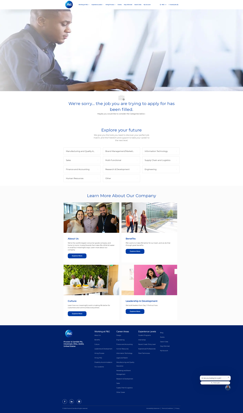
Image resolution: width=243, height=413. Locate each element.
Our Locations (99, 367)
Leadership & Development (103, 349)
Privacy (177, 408)
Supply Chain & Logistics (124, 388)
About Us (97, 335)
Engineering (120, 340)
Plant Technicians (144, 353)
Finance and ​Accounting (124, 344)
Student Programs (144, 335)
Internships (142, 340)
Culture (96, 344)
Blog (161, 333)
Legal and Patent (122, 358)
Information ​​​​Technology (124, 353)
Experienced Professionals (147, 349)
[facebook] (64, 401)
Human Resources (122, 349)
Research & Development (124, 379)
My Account (147, 4)
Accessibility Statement (153, 408)
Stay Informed (128, 4)
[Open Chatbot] (227, 387)
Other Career (120, 392)
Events (120, 4)
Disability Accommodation (103, 362)
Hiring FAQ (98, 358)
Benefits (97, 340)
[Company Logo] (70, 4)
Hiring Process (99, 353)
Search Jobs (137, 4)
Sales (118, 383)
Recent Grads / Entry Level (147, 344)
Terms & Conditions (167, 408)
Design (118, 335)
